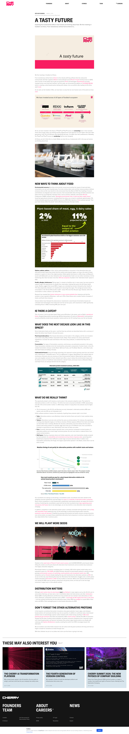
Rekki (55, 79)
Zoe (79, 200)
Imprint (71, 720)
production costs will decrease (43, 513)
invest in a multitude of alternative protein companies (77, 499)
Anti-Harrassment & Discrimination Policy (24, 718)
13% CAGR (50, 571)
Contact (72, 717)
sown (36, 91)
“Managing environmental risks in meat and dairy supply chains (72, 196)
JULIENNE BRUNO (88, 83)
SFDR (37, 720)
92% (89, 575)
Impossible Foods (42, 511)
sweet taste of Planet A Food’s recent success (55, 563)
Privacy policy (39, 717)
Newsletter (55, 720)
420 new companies (64, 277)
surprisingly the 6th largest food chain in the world (80, 597)
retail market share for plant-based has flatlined (55, 592)
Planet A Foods (75, 79)
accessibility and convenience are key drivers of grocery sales (65, 437)
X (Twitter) (5, 720)
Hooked (48, 575)
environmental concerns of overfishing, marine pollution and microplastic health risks (63, 573)
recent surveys (72, 616)
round (39, 87)
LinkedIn (5, 717)
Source (85, 194)
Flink (66, 81)
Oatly (92, 509)
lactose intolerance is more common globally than (64, 294)
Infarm (55, 78)
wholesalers (89, 594)
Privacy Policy (29, 732)
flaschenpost (80, 81)
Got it (99, 730)
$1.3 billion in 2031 (51, 578)
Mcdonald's (81, 316)
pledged (78, 599)
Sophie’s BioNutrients (49, 622)
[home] (10, 4)
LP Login (55, 717)
